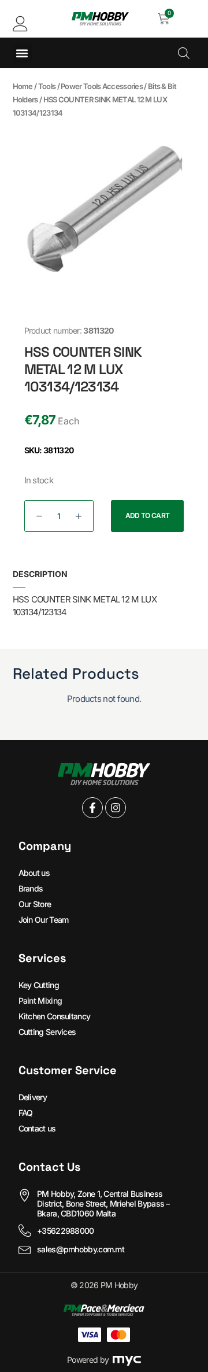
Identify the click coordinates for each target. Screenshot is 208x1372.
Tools (47, 86)
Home (23, 86)
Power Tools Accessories (102, 86)
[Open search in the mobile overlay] (184, 52)
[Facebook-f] (92, 807)
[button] (22, 52)
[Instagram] (115, 807)
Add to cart (147, 515)
